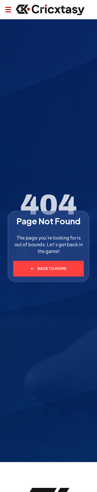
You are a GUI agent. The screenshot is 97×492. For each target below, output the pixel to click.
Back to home (52, 268)
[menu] (8, 9)
